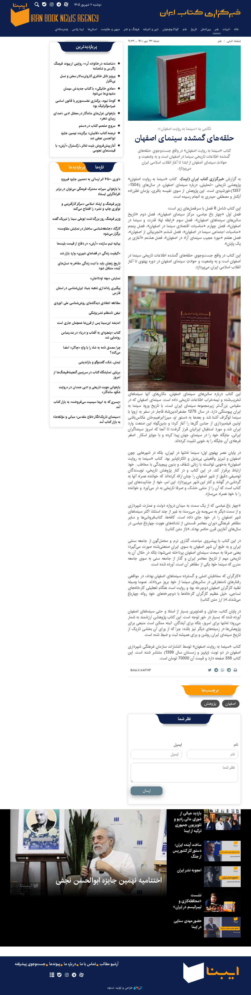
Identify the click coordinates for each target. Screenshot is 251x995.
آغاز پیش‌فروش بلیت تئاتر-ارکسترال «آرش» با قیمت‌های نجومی (85, 148)
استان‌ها (92, 29)
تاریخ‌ (194, 29)
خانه (236, 29)
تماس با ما (88, 964)
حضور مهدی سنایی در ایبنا (187, 924)
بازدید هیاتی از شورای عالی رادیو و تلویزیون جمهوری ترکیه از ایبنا (187, 822)
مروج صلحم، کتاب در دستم (97, 126)
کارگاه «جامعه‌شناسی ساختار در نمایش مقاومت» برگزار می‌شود (88, 231)
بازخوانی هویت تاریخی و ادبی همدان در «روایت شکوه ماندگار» (89, 390)
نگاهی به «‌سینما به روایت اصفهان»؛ (184, 129)
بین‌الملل (206, 29)
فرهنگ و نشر (131, 29)
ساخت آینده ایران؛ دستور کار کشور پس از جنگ (187, 851)
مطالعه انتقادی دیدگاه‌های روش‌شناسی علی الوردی (87, 303)
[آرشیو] (52, 975)
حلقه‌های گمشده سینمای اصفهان (184, 138)
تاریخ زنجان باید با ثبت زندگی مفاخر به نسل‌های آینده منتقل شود (89, 266)
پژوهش (210, 703)
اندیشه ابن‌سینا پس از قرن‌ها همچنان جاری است (88, 323)
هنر (217, 29)
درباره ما (70, 964)
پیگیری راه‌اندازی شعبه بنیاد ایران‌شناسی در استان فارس (88, 290)
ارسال (147, 790)
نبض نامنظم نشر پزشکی (104, 313)
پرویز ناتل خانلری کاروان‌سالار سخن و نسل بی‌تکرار (87, 78)
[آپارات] (81, 975)
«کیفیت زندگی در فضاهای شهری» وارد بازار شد (90, 253)
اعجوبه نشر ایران (189, 870)
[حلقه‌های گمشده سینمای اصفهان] (184, 83)
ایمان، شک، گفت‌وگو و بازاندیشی (99, 362)
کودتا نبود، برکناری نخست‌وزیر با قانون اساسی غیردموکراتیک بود (85, 103)
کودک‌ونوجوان (171, 29)
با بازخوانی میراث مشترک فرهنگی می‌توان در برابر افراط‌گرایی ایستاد (88, 191)
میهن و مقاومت (110, 29)
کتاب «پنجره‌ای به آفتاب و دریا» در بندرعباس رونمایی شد (90, 335)
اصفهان (231, 703)
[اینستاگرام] (66, 975)
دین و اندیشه (151, 29)
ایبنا (200, 13)
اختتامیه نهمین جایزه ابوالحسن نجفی (109, 880)
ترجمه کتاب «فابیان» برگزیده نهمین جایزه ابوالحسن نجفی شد (88, 135)
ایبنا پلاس (78, 29)
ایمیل (178, 745)
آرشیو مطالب (109, 964)
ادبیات (226, 29)
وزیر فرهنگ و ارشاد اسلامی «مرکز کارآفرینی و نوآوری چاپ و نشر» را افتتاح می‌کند (91, 206)
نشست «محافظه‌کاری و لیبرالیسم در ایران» (187, 901)
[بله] (59, 975)
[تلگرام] (74, 975)
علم (185, 29)
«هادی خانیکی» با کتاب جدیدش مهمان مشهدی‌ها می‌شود (89, 91)
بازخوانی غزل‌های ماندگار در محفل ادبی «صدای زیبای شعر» (84, 116)
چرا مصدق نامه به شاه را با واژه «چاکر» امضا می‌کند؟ (91, 350)
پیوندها (54, 964)
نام (236, 745)
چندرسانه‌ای (61, 29)
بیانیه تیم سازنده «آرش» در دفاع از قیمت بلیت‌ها (88, 243)
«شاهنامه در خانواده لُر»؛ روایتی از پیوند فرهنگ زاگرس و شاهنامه (84, 66)
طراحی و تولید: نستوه (119, 988)
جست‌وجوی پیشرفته (30, 964)
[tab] (99, 167)
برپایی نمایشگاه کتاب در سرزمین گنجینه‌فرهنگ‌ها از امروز (87, 375)
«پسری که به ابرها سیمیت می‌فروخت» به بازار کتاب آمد (87, 404)
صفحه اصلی (234, 41)
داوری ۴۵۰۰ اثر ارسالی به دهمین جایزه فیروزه (90, 179)
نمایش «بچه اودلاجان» (105, 278)
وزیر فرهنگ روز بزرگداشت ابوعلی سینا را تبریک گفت (86, 219)
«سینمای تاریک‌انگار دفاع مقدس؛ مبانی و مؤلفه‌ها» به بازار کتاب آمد (86, 419)
